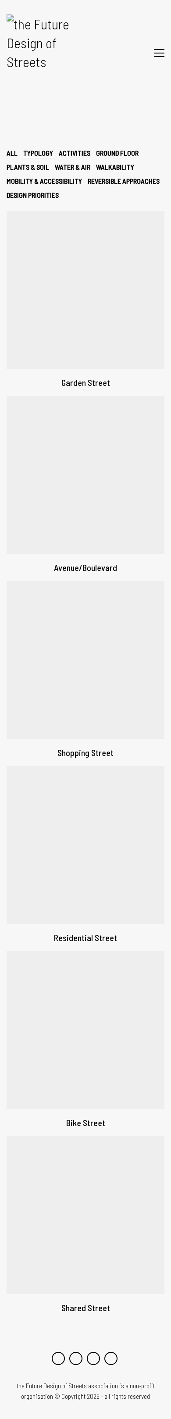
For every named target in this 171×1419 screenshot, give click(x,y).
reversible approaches (124, 181)
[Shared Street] (85, 1215)
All (12, 153)
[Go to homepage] (45, 52)
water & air (72, 167)
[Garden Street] (85, 290)
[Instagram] (75, 1358)
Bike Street (85, 1122)
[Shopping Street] (85, 660)
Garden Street (85, 382)
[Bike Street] (85, 1030)
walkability (115, 167)
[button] (159, 53)
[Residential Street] (85, 845)
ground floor (117, 153)
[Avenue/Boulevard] (85, 475)
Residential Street (85, 937)
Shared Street (85, 1307)
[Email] (111, 1358)
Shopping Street (85, 752)
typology (38, 153)
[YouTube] (58, 1358)
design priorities (33, 195)
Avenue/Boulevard (85, 567)
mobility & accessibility (44, 181)
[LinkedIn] (93, 1358)
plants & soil (28, 167)
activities (74, 153)
